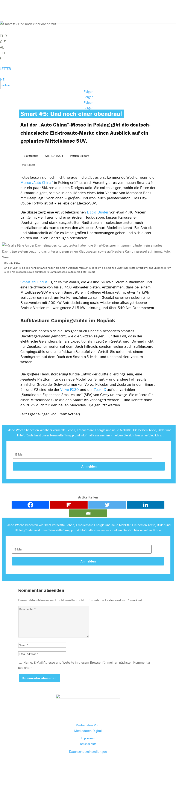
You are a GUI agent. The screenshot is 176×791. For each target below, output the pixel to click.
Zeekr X (100, 389)
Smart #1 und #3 (35, 281)
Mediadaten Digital (88, 731)
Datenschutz (88, 744)
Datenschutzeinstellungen (88, 751)
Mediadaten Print (88, 725)
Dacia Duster (98, 212)
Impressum (88, 738)
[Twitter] (107, 505)
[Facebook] (30, 505)
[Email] (88, 513)
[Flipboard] (69, 505)
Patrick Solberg (79, 156)
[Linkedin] (145, 505)
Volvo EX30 (69, 389)
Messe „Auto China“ (37, 182)
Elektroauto (31, 156)
